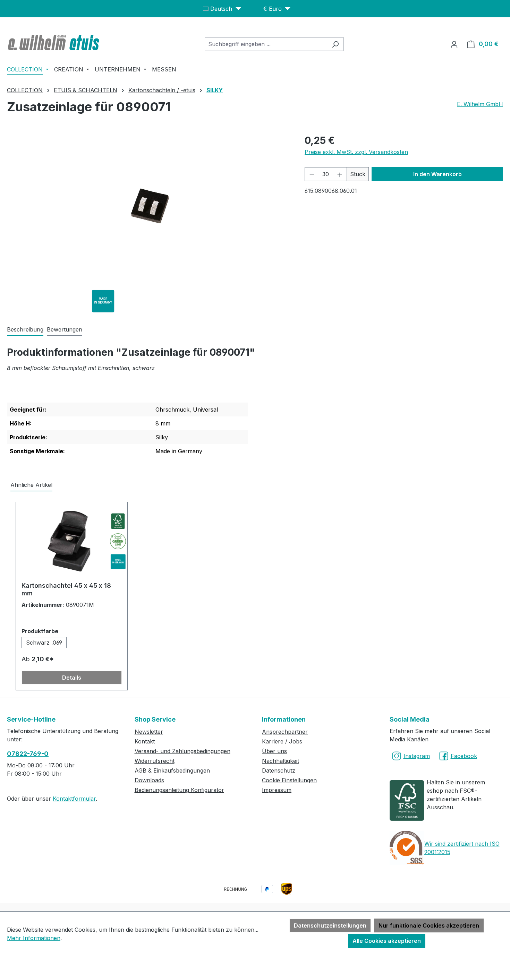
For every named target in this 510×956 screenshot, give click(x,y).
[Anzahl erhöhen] (340, 174)
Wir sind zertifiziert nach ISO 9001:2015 (462, 847)
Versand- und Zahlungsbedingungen (182, 751)
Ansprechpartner (285, 731)
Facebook (464, 755)
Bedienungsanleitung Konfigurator (179, 789)
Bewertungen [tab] (64, 329)
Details (71, 677)
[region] (149, 207)
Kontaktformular (74, 798)
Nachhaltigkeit (280, 760)
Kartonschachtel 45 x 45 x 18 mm (66, 589)
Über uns (274, 751)
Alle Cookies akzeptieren (386, 940)
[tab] (25, 330)
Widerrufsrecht (155, 760)
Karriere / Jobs (282, 741)
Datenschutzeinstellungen (330, 925)
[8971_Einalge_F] (149, 208)
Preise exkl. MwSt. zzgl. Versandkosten (356, 151)
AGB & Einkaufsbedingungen (172, 770)
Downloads (149, 780)
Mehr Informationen (33, 938)
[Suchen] (335, 44)
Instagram (416, 755)
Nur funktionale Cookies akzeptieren (429, 925)
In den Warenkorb (437, 174)
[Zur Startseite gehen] (54, 42)
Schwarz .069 (44, 642)
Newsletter (149, 731)
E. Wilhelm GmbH (480, 104)
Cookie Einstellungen (289, 780)
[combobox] (266, 44)
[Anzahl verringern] (312, 174)
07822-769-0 (28, 753)
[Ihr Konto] (454, 44)
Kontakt (145, 741)
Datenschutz (278, 770)
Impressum (276, 789)
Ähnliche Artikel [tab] (31, 484)
